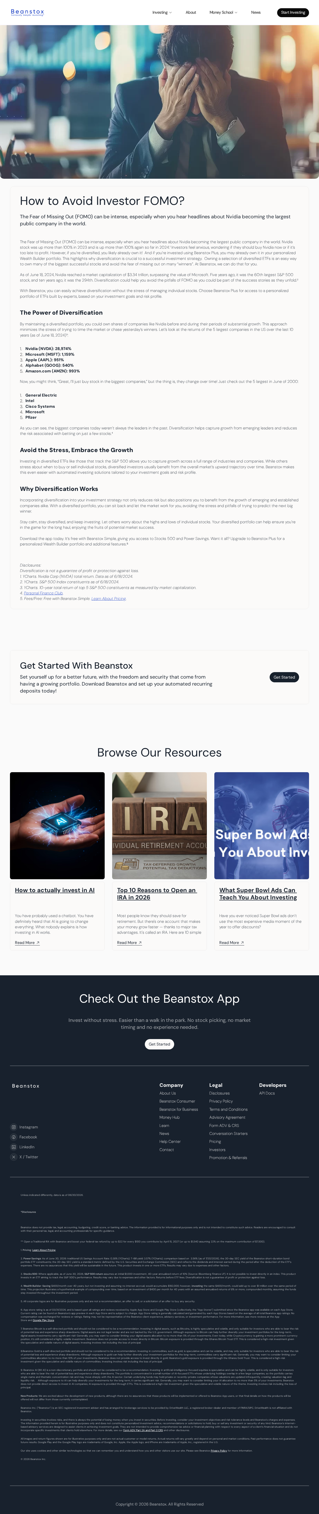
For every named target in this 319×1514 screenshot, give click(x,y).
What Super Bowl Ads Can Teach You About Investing (258, 893)
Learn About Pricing (44, 1250)
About (191, 12)
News (255, 12)
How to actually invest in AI (55, 890)
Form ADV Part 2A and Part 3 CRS (143, 1430)
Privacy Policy (219, 1450)
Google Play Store (43, 1320)
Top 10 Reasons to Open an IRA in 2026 (157, 893)
